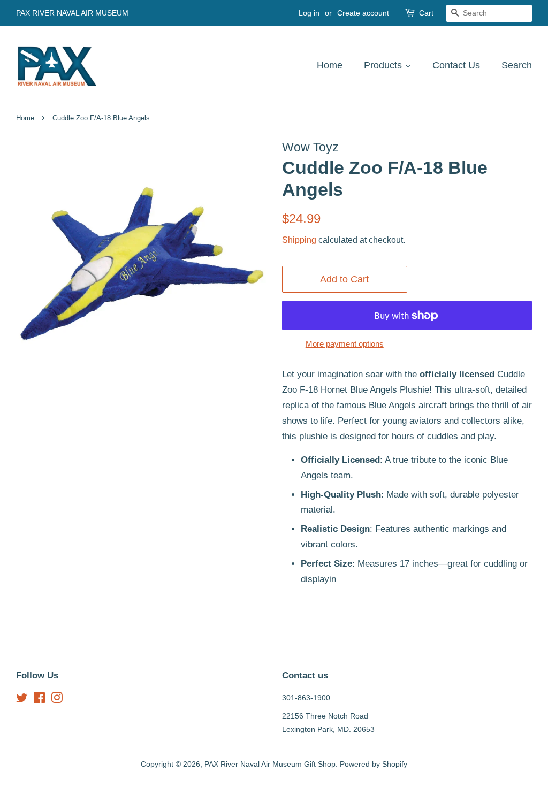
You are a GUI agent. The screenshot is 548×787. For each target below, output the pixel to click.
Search (516, 65)
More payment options (345, 343)
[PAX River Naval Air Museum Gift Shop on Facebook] (39, 700)
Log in (309, 13)
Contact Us (456, 65)
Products (384, 65)
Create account (363, 13)
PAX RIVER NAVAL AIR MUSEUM (72, 13)
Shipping (299, 239)
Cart (426, 13)
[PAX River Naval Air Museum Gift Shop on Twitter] (22, 700)
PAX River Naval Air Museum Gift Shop (270, 764)
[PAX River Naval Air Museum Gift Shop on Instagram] (57, 700)
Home (329, 65)
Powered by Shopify (373, 764)
